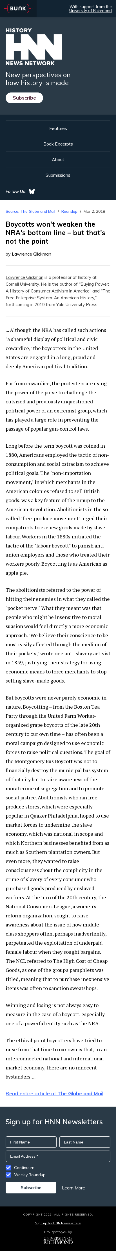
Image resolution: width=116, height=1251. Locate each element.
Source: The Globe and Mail (31, 211)
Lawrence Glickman (24, 277)
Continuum (24, 1167)
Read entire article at (54, 1093)
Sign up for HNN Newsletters (58, 1223)
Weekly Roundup (30, 1174)
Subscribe (24, 97)
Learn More (73, 1188)
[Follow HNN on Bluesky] (32, 191)
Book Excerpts (58, 144)
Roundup (69, 211)
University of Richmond (90, 10)
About (58, 159)
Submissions (58, 175)
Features (58, 128)
